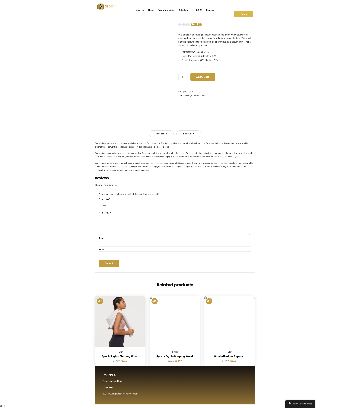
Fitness (203, 95)
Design (196, 95)
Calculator (184, 10)
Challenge (187, 95)
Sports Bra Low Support (229, 356)
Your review (105, 213)
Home (151, 10)
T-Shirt (190, 92)
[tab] (161, 133)
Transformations (166, 10)
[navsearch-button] (222, 10)
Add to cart (202, 76)
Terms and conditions (113, 381)
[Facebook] (238, 6)
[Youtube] (251, 6)
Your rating (104, 199)
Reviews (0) (189, 134)
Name (101, 238)
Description (161, 134)
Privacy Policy (109, 375)
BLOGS (199, 10)
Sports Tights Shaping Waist (120, 356)
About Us (139, 10)
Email (101, 250)
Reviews (210, 10)
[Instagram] (244, 6)
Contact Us (108, 387)
